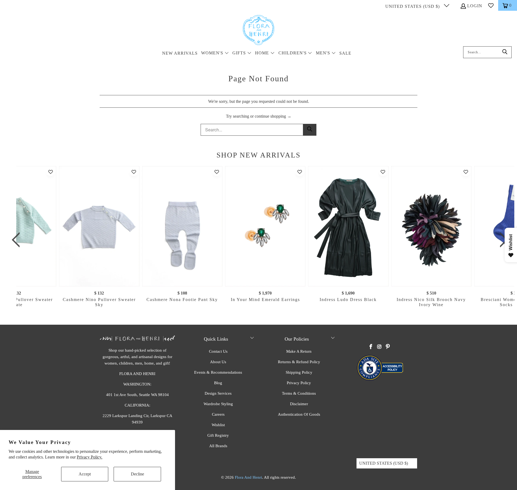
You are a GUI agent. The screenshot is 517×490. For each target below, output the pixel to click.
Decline (137, 474)
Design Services (218, 393)
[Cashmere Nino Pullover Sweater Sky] (99, 226)
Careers (218, 414)
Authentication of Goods (299, 414)
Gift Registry (218, 435)
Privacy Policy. (89, 457)
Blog (218, 383)
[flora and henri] (258, 30)
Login (474, 6)
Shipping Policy (299, 372)
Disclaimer (299, 404)
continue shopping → (273, 116)
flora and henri (248, 477)
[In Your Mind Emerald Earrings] (265, 226)
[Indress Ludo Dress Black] (348, 226)
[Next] (502, 240)
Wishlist (218, 425)
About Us (218, 362)
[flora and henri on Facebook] (371, 347)
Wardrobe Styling (218, 404)
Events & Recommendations (218, 372)
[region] (259, 240)
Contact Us (218, 351)
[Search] (505, 52)
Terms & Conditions (299, 393)
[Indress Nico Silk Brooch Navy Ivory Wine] (431, 226)
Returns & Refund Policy (299, 362)
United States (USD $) (413, 6)
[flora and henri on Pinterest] (388, 347)
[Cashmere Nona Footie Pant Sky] (182, 226)
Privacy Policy (299, 383)
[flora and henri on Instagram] (379, 347)
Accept (85, 474)
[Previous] (18, 240)
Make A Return (299, 351)
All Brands (218, 446)
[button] (215, 53)
